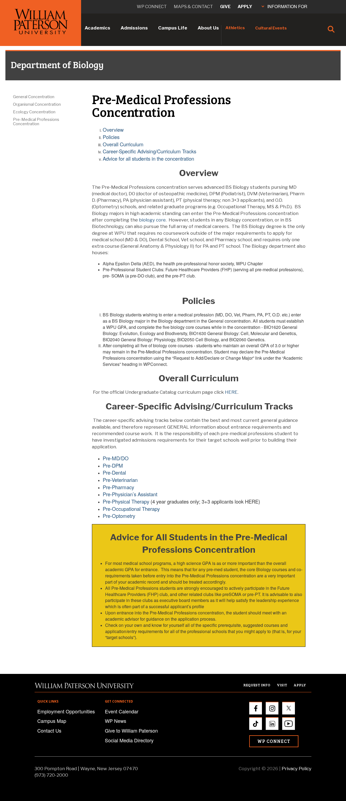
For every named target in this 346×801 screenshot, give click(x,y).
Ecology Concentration (34, 112)
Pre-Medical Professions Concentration (36, 121)
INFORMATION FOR (287, 6)
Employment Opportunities (66, 711)
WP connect (152, 6)
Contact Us (49, 730)
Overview (113, 129)
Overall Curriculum (123, 144)
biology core (152, 220)
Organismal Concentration (37, 104)
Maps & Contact (193, 6)
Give (225, 6)
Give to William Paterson (131, 730)
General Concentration (33, 97)
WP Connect (273, 741)
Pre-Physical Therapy (126, 501)
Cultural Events (271, 28)
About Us (208, 28)
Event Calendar (121, 711)
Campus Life (172, 28)
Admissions (134, 28)
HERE (231, 392)
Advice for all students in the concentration (148, 158)
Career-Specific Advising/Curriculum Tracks (149, 151)
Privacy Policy (296, 768)
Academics (97, 28)
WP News (115, 720)
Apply (245, 6)
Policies (111, 136)
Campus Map (51, 720)
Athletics (235, 27)
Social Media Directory (129, 740)
